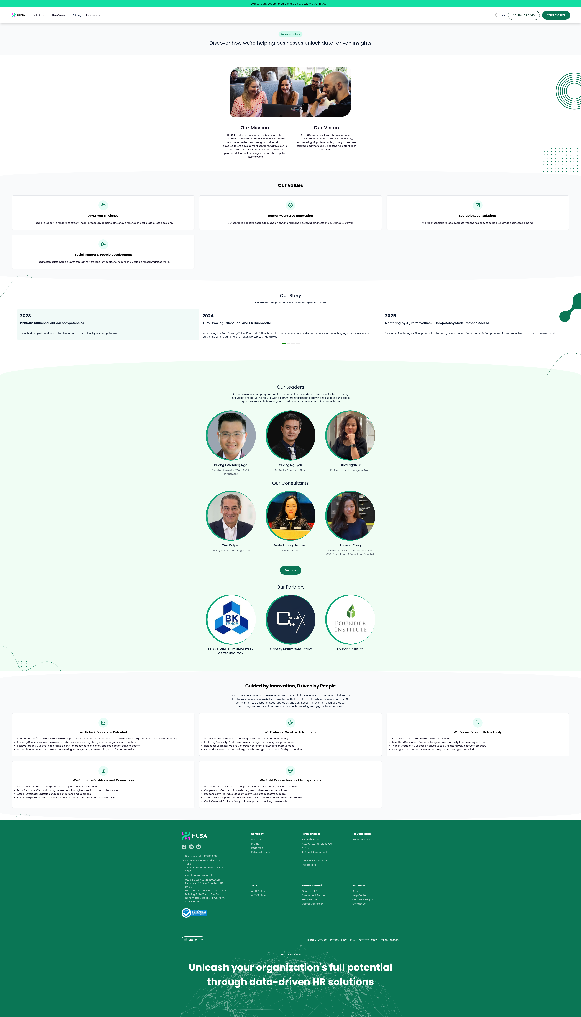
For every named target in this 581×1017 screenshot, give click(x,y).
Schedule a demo (524, 15)
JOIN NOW (320, 3)
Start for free (556, 15)
